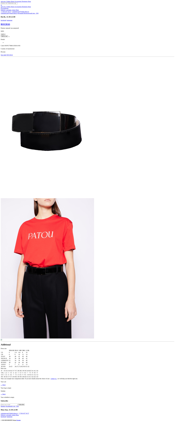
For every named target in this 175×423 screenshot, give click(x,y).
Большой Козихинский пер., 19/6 (28, 13)
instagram (9, 20)
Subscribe (21, 404)
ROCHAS (5, 24)
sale (2, 1)
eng (7, 8)
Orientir (18, 420)
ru (1, 5)
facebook (3, 20)
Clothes (8, 1)
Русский (3, 8)
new (4, 1)
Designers (25, 1)
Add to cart (4, 36)
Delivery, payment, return (8, 10)
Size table (3, 55)
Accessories (18, 1)
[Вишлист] (9, 36)
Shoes (13, 1)
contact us (54, 378)
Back (3, 385)
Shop (29, 1)
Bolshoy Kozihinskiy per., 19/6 (10, 406)
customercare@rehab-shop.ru (20, 11)
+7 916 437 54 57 (6, 11)
